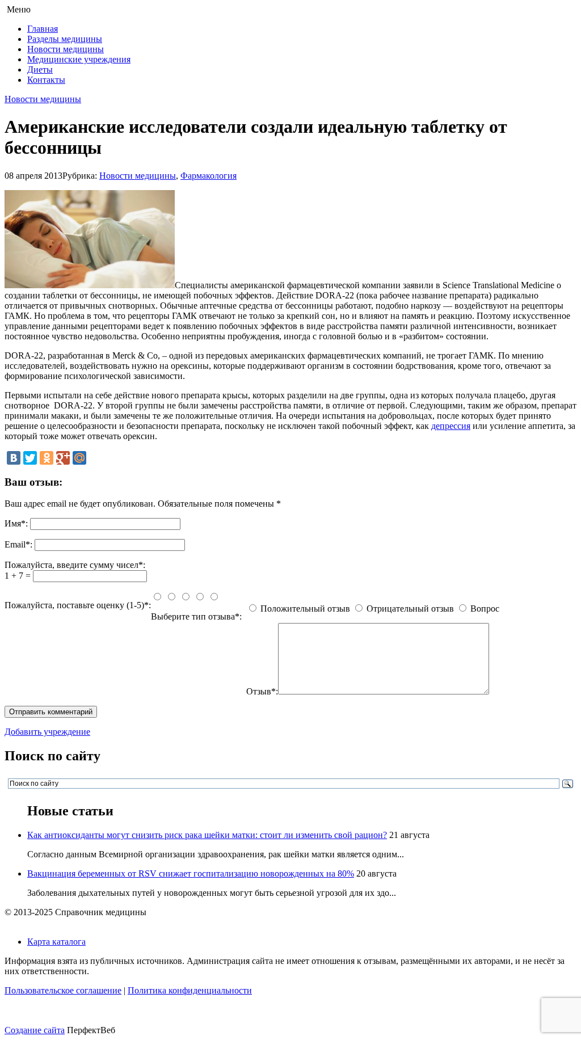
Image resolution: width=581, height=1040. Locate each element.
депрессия (450, 426)
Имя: (16, 523)
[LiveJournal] (96, 458)
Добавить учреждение (47, 731)
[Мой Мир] (79, 458)
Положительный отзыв (305, 608)
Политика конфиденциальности (190, 990)
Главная (42, 28)
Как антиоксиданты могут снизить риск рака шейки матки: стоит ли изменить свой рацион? (207, 835)
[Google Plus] (63, 458)
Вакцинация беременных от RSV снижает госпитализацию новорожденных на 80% (190, 873)
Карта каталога (56, 941)
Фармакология (208, 175)
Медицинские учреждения (78, 59)
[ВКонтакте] (13, 458)
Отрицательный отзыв (410, 608)
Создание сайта (35, 1030)
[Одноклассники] (46, 458)
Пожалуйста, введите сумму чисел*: (75, 565)
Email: (18, 544)
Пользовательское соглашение (63, 990)
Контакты (46, 80)
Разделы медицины (64, 39)
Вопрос (484, 608)
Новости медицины (65, 49)
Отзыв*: (262, 691)
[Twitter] (30, 458)
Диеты (40, 69)
